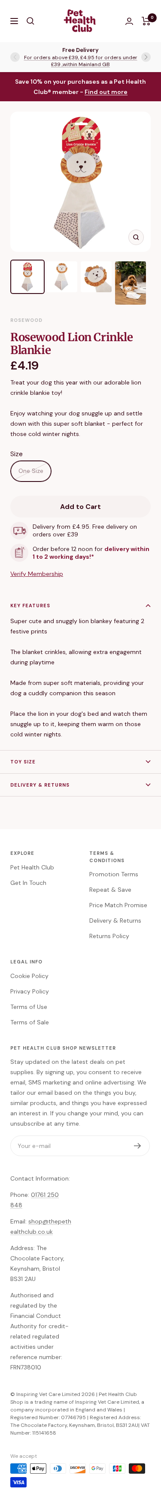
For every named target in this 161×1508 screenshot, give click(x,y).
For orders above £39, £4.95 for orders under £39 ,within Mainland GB (80, 61)
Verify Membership (36, 574)
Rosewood (26, 320)
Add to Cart (80, 506)
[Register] (137, 1146)
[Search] (30, 21)
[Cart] (146, 21)
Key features (30, 606)
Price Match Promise (118, 905)
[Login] (129, 21)
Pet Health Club (32, 867)
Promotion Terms (113, 874)
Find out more (106, 92)
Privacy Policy (29, 991)
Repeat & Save (110, 889)
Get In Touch (28, 883)
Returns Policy (109, 936)
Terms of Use (28, 1007)
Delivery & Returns (40, 785)
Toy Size (23, 762)
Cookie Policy (29, 976)
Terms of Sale (29, 1022)
